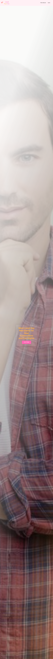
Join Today (26, 342)
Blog (49, 2)
